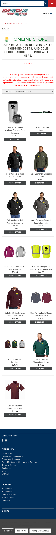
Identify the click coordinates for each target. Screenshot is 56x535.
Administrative (8, 497)
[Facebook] (2, 440)
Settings (8, 531)
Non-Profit (6, 500)
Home (4, 23)
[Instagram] (6, 440)
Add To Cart (15, 139)
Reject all (21, 531)
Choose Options (15, 183)
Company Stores (15, 23)
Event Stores (7, 488)
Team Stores (7, 491)
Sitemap (5, 473)
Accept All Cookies (40, 531)
